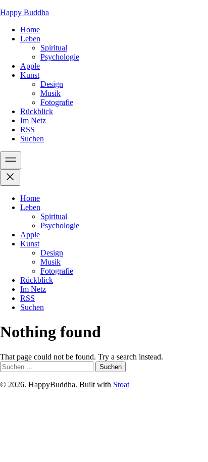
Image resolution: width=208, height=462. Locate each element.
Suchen (32, 138)
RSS (27, 129)
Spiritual (53, 47)
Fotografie (56, 102)
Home (30, 29)
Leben (30, 38)
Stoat (121, 384)
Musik (50, 93)
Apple (30, 66)
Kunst (29, 75)
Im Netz (33, 120)
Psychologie (59, 57)
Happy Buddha (24, 12)
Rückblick (36, 111)
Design (51, 84)
